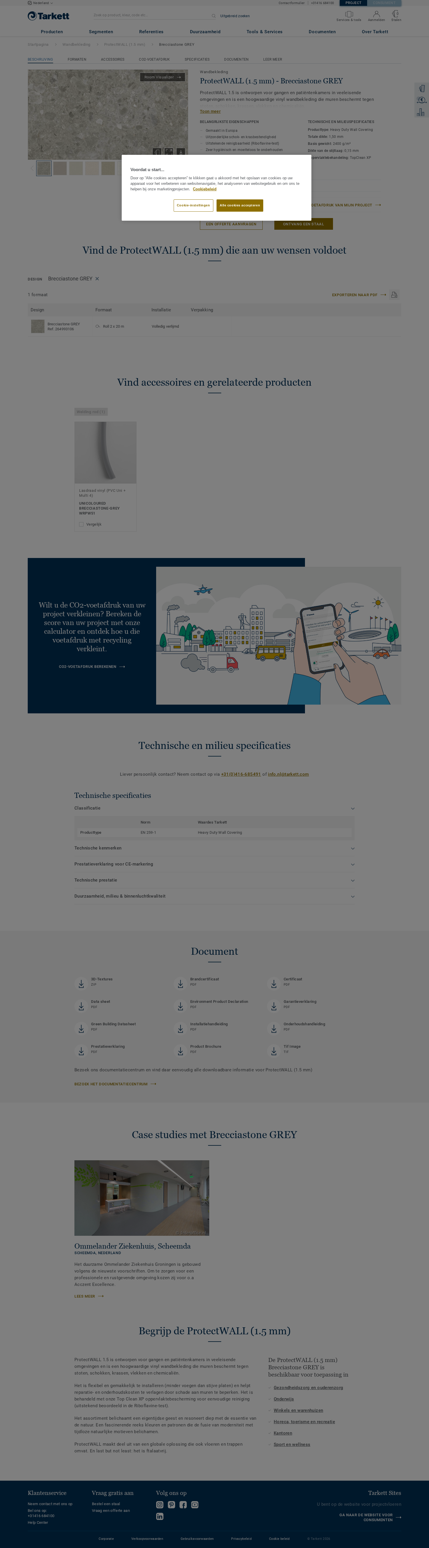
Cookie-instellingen (193, 205)
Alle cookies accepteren (240, 205)
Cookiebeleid (205, 189)
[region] (216, 188)
